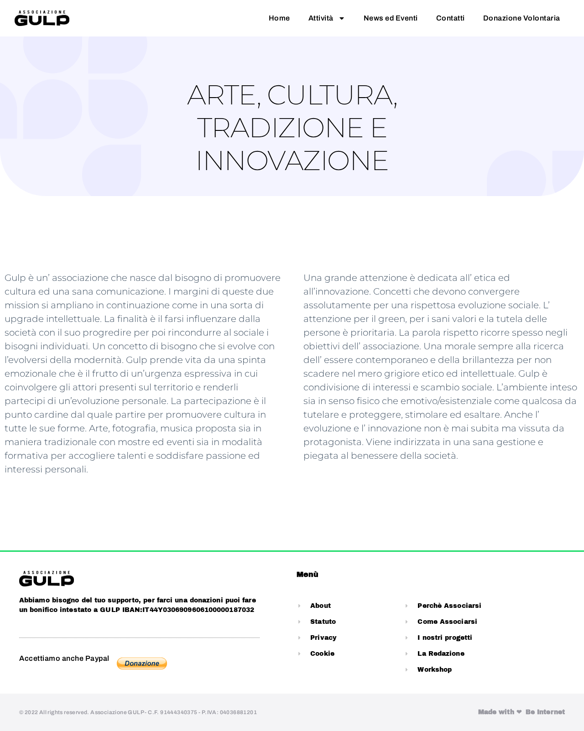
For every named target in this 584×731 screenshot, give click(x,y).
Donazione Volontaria (521, 18)
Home (279, 18)
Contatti (450, 18)
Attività (321, 18)
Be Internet (545, 712)
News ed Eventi (391, 18)
